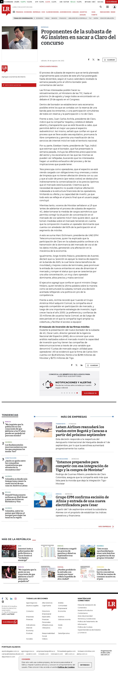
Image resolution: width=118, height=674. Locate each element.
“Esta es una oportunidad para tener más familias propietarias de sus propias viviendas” (106, 553)
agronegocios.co (27, 651)
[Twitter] (93, 60)
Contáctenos (83, 613)
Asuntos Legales (32, 605)
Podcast (29, 633)
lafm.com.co (69, 654)
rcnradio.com (43, 654)
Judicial (60, 567)
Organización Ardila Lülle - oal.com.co (106, 653)
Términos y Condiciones (87, 619)
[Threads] (4, 602)
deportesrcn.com (8, 657)
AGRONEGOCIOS (65, 12)
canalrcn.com (31, 654)
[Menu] (14, 11)
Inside (60, 625)
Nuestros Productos (85, 610)
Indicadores (30, 625)
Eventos (61, 617)
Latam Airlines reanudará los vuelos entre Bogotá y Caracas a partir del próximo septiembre (81, 431)
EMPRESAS (36, 12)
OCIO (43, 12)
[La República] (6, 12)
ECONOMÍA (28, 12)
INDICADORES (105, 12)
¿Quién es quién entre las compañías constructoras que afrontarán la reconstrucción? (15, 465)
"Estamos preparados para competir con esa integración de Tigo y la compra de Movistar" (82, 466)
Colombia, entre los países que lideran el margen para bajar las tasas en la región (15, 514)
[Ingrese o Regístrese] (114, 7)
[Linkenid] (12, 599)
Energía (60, 546)
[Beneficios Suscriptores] (107, 7)
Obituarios (46, 628)
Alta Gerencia (47, 603)
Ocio (60, 628)
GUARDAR (111, 60)
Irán (19, 546)
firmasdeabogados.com (66, 651)
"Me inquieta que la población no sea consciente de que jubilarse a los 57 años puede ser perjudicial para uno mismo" (15, 430)
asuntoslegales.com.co (10, 651)
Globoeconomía (64, 619)
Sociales (29, 639)
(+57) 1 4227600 (8, 614)
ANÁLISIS (75, 12)
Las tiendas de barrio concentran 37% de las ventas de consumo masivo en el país (106, 574)
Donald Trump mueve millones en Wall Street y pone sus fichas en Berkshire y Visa (16, 498)
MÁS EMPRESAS (105, 526)
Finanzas (62, 18)
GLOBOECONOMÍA (52, 12)
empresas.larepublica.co (46, 651)
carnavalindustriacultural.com (13, 654)
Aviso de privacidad (85, 616)
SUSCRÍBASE (111, 2)
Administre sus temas (13, 85)
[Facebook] (88, 60)
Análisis (60, 603)
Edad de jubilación (107, 18)
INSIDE (113, 12)
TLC (90, 18)
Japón (96, 18)
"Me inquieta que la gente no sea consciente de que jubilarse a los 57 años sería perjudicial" (27, 575)
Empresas (30, 617)
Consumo (100, 567)
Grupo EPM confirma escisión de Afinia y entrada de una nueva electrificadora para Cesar (82, 501)
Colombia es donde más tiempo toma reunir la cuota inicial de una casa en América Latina (16, 482)
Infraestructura (47, 625)
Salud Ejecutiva (63, 633)
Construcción (10, 458)
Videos (44, 639)
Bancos (54, 18)
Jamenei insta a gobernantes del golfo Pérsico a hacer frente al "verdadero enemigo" (25, 554)
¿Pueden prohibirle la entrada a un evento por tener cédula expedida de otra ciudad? (67, 574)
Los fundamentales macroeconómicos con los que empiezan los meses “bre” (16, 448)
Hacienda (8, 442)
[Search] (100, 7)
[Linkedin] (98, 60)
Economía (39, 18)
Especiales (46, 617)
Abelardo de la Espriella (77, 18)
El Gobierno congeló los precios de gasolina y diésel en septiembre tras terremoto (67, 553)
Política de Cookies (66, 667)
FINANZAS (19, 12)
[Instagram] (16, 599)
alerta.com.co (82, 654)
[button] (43, 384)
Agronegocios (31, 603)
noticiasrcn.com (57, 654)
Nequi (47, 18)
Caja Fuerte (46, 605)
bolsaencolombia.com (86, 651)
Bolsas (8, 492)
